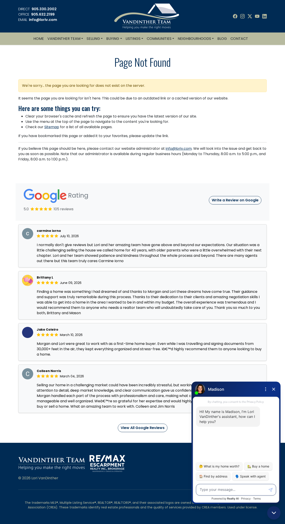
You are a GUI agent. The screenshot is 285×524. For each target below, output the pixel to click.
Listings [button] (133, 38)
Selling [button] (93, 38)
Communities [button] (159, 38)
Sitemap (51, 126)
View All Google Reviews (143, 427)
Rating (77, 195)
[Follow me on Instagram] (242, 16)
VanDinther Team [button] (63, 38)
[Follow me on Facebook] (235, 16)
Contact (239, 38)
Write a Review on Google (235, 200)
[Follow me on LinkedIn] (264, 16)
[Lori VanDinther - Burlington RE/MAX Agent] (146, 15)
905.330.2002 (44, 9)
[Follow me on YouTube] (257, 16)
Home (38, 38)
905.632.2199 (43, 14)
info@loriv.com (43, 19)
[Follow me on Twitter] (250, 16)
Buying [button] (112, 38)
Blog (222, 38)
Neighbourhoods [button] (194, 38)
